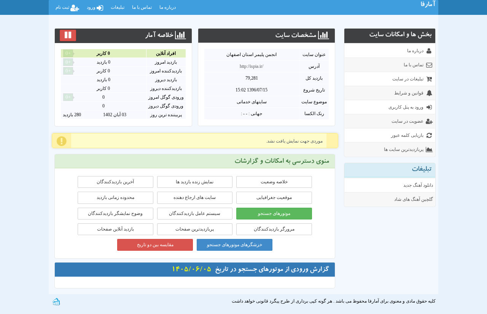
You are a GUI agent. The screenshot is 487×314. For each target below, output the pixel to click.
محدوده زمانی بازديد (115, 197)
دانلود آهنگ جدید (418, 185)
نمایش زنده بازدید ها (194, 181)
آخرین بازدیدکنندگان (115, 181)
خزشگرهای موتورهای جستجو (234, 244)
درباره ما (167, 7)
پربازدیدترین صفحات (194, 229)
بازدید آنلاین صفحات (115, 229)
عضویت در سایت (407, 121)
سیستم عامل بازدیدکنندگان (194, 213)
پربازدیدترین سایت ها (403, 149)
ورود (92, 7)
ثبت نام (63, 7)
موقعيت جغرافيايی (274, 197)
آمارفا (427, 5)
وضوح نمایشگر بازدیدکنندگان (115, 213)
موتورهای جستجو (274, 213)
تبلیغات (117, 7)
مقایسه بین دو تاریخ (155, 244)
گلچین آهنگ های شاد (413, 199)
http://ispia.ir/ (251, 66)
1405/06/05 (191, 270)
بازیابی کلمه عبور (407, 135)
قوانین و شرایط (408, 93)
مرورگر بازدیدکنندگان (274, 229)
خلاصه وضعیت (274, 181)
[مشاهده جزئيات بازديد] (56, 301)
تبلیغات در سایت (407, 79)
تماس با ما (142, 7)
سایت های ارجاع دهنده (194, 197)
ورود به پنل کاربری (405, 107)
